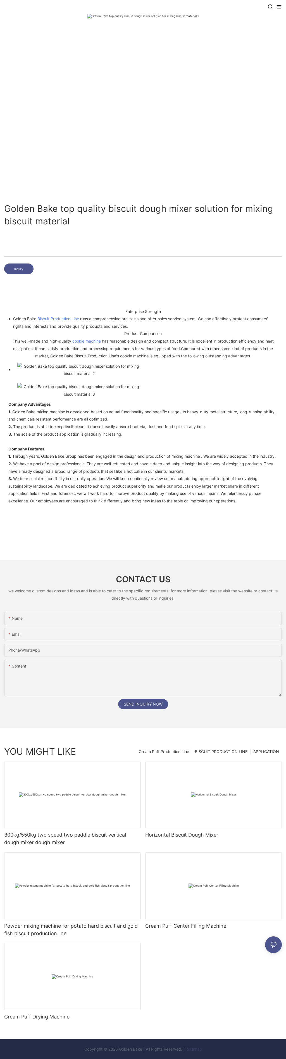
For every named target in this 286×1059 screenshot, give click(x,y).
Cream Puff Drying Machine (37, 1017)
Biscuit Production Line (58, 318)
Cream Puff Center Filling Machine (185, 926)
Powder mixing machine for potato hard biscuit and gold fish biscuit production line (71, 929)
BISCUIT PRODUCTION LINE (221, 751)
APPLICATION (266, 751)
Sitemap (194, 1049)
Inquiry (18, 268)
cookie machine (86, 341)
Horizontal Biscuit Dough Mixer (181, 835)
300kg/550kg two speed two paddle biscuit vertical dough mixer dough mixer (65, 838)
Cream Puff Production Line (164, 751)
